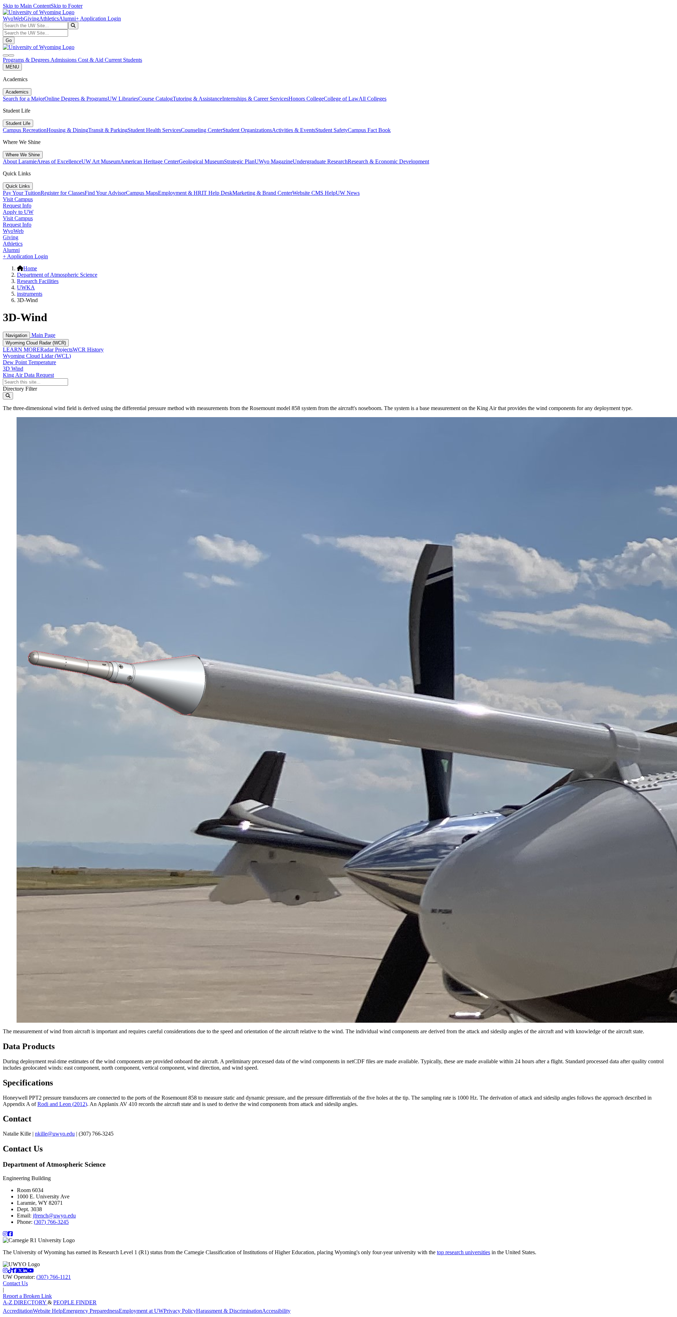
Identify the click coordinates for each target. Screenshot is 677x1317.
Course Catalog (155, 99)
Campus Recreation (25, 130)
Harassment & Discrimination (229, 1311)
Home (30, 268)
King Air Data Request (28, 375)
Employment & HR (180, 193)
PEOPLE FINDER (75, 1302)
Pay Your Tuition (22, 193)
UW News (348, 193)
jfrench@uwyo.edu (54, 1216)
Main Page (42, 335)
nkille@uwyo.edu (55, 1134)
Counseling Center (201, 130)
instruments (29, 294)
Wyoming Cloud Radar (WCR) (36, 342)
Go (9, 40)
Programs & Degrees (26, 60)
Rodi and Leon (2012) (62, 1104)
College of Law (341, 99)
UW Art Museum (100, 161)
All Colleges (372, 99)
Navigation (16, 335)
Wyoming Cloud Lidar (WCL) (37, 356)
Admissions (64, 60)
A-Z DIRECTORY (25, 1302)
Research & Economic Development (388, 161)
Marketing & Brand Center (262, 193)
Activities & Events (293, 130)
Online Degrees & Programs (76, 99)
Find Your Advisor (105, 193)
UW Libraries (123, 99)
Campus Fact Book (369, 130)
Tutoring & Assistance (197, 99)
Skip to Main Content (27, 6)
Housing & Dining (67, 130)
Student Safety (331, 130)
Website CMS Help (314, 193)
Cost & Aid (91, 60)
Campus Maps (142, 193)
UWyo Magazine (274, 161)
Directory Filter (20, 389)
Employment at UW (141, 1311)
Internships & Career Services (255, 99)
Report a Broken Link (27, 1296)
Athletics (49, 19)
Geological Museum (201, 161)
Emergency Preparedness (91, 1311)
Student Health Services (154, 130)
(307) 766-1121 (53, 1277)
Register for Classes (63, 193)
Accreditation (18, 1311)
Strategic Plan (239, 161)
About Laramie (20, 161)
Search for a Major (23, 99)
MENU (12, 67)
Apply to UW (18, 212)
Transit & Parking (108, 130)
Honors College (306, 99)
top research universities (463, 1252)
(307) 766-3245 (51, 1222)
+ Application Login (98, 19)
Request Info (17, 206)
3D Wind (13, 369)
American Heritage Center (149, 161)
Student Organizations (247, 130)
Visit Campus (18, 199)
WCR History (88, 350)
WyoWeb (13, 19)
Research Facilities (38, 281)
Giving (31, 19)
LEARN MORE (21, 350)
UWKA (26, 287)
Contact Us (15, 1283)
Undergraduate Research (320, 161)
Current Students (123, 60)
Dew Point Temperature (29, 362)
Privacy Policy (180, 1311)
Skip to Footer (67, 6)
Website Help (48, 1311)
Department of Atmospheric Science (57, 275)
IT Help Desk (217, 193)
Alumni (67, 19)
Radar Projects (56, 350)
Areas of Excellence (59, 161)
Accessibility (276, 1311)
